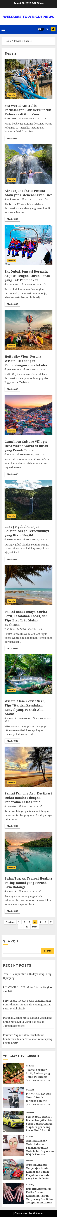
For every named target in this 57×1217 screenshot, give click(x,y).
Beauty (29, 1136)
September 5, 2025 (35, 540)
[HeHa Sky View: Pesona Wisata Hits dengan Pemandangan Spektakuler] (28, 330)
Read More (12, 138)
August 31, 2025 (28, 629)
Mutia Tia (11, 718)
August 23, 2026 (37, 1105)
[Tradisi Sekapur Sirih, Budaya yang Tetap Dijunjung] (13, 1073)
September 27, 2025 (35, 369)
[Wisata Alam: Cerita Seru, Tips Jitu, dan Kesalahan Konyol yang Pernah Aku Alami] (28, 674)
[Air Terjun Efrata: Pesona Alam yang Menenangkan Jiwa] (28, 164)
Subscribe (53, 29)
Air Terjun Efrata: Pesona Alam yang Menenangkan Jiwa (28, 193)
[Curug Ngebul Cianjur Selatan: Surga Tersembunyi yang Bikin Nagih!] (28, 500)
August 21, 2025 (43, 718)
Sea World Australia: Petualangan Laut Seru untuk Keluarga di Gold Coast (28, 110)
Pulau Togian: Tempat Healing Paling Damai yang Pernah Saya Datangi (28, 882)
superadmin (13, 284)
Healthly (30, 1185)
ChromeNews (21, 1213)
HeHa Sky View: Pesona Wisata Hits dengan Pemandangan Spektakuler (26, 360)
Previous (9, 922)
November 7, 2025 (33, 199)
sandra (10, 454)
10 (27, 926)
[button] (3, 29)
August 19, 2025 (30, 806)
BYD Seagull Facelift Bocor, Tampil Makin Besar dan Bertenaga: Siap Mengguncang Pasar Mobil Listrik (27, 1004)
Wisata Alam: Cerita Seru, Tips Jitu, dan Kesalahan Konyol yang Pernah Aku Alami (25, 707)
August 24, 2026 (37, 1081)
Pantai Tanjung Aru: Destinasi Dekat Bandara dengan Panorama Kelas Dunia (28, 797)
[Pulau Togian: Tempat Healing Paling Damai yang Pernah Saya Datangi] (28, 852)
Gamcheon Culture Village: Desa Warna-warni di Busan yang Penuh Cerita (26, 445)
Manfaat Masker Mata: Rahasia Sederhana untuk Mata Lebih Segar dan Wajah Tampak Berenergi (27, 1021)
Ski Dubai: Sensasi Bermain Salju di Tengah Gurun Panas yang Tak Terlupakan (27, 275)
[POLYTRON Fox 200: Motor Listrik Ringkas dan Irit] (13, 1097)
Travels (11, 95)
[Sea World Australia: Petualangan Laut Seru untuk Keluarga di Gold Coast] (28, 79)
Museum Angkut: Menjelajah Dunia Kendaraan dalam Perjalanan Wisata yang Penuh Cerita (27, 1039)
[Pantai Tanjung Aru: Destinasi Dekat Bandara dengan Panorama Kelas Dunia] (28, 767)
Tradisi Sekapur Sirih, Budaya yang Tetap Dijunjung (38, 1073)
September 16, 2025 (29, 454)
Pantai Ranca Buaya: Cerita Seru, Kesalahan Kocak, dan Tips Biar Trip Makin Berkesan (26, 618)
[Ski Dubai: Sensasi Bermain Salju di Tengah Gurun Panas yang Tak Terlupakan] (28, 245)
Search (10, 941)
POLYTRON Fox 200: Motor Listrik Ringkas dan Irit (38, 1097)
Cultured (30, 1066)
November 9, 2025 (30, 119)
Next (34, 926)
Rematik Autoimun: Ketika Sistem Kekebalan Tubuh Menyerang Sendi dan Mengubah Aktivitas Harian (40, 1197)
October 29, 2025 (32, 284)
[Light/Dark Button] (41, 29)
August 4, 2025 (29, 891)
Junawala (11, 806)
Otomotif (30, 1090)
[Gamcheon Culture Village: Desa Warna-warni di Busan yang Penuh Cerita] (28, 415)
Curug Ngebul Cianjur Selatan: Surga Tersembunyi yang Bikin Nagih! (27, 531)
